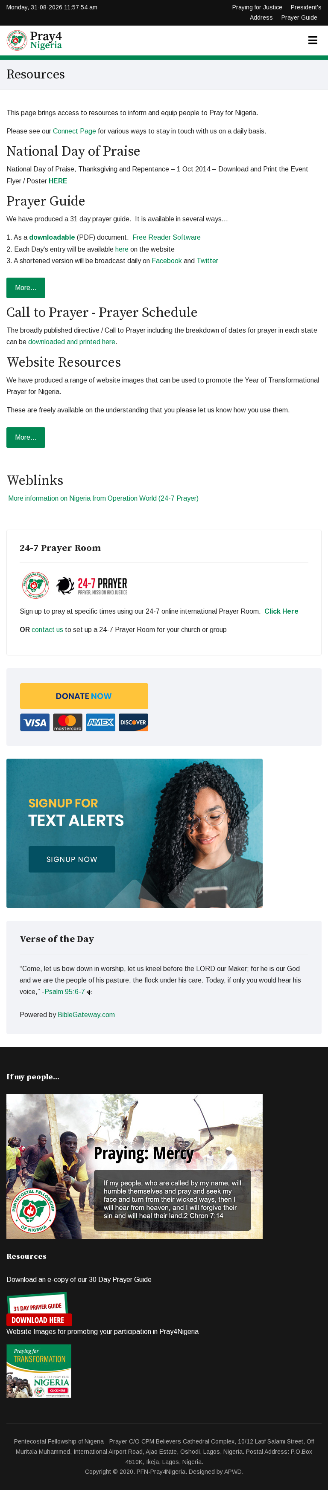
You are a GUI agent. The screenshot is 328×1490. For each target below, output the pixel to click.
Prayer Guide (299, 17)
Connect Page (74, 131)
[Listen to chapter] (89, 991)
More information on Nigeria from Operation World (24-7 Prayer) (103, 498)
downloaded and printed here (71, 341)
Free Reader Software (166, 237)
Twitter (207, 260)
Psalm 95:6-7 (64, 991)
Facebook (167, 260)
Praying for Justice (257, 7)
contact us (47, 629)
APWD (233, 1471)
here (122, 249)
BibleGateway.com (86, 1014)
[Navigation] (312, 40)
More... (26, 287)
